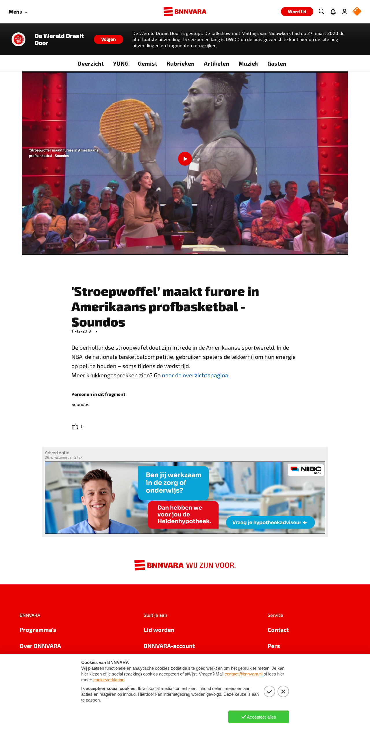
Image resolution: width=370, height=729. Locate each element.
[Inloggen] (344, 11)
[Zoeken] (321, 11)
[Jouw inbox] (333, 12)
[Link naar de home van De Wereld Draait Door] (18, 39)
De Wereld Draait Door (59, 39)
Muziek (248, 63)
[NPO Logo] (357, 11)
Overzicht (90, 63)
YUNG (121, 63)
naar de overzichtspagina (195, 375)
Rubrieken (180, 63)
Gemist (147, 63)
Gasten (276, 63)
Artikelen (216, 63)
